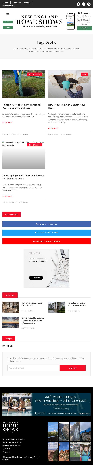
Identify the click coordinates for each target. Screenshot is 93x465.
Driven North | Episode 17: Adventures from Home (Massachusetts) (33, 320)
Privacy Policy (33, 457)
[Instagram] (89, 4)
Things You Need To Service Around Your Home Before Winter (21, 106)
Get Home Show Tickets (12, 442)
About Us (6, 449)
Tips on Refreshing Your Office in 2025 (32, 304)
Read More (7, 123)
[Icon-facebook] (78, 4)
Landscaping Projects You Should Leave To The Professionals (23, 176)
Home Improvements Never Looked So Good (77, 304)
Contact (5, 452)
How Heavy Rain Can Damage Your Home (66, 106)
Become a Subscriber (11, 445)
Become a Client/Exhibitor (13, 439)
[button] (8, 14)
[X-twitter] (83, 4)
